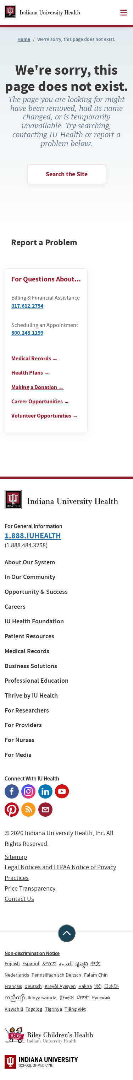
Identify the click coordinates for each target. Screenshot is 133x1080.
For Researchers (27, 710)
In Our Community (30, 577)
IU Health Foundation (34, 621)
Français (13, 986)
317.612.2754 (27, 306)
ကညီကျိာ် (15, 997)
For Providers (23, 725)
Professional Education (36, 680)
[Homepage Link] (42, 12)
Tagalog (34, 1009)
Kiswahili (14, 1009)
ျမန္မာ (81, 963)
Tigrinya (53, 1009)
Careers (15, 607)
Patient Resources (29, 636)
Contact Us (19, 899)
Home (23, 39)
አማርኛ (49, 963)
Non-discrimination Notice (32, 953)
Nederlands (17, 975)
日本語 (111, 986)
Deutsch (33, 986)
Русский (101, 997)
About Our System (30, 562)
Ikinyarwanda (42, 997)
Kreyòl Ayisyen (60, 986)
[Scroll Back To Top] (67, 933)
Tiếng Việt (75, 1009)
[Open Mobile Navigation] (123, 12)
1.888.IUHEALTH (33, 536)
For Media (18, 755)
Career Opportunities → (40, 401)
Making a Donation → (37, 387)
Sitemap (16, 857)
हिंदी (97, 986)
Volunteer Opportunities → (44, 415)
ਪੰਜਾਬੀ (83, 997)
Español (30, 963)
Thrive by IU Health (31, 695)
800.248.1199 (27, 333)
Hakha (85, 986)
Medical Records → (34, 358)
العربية (66, 963)
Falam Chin (96, 975)
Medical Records (27, 651)
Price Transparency (30, 889)
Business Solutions (31, 666)
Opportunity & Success (36, 592)
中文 (95, 963)
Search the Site (67, 174)
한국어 (66, 997)
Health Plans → (30, 372)
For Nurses (19, 740)
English (12, 963)
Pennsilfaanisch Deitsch (56, 975)
